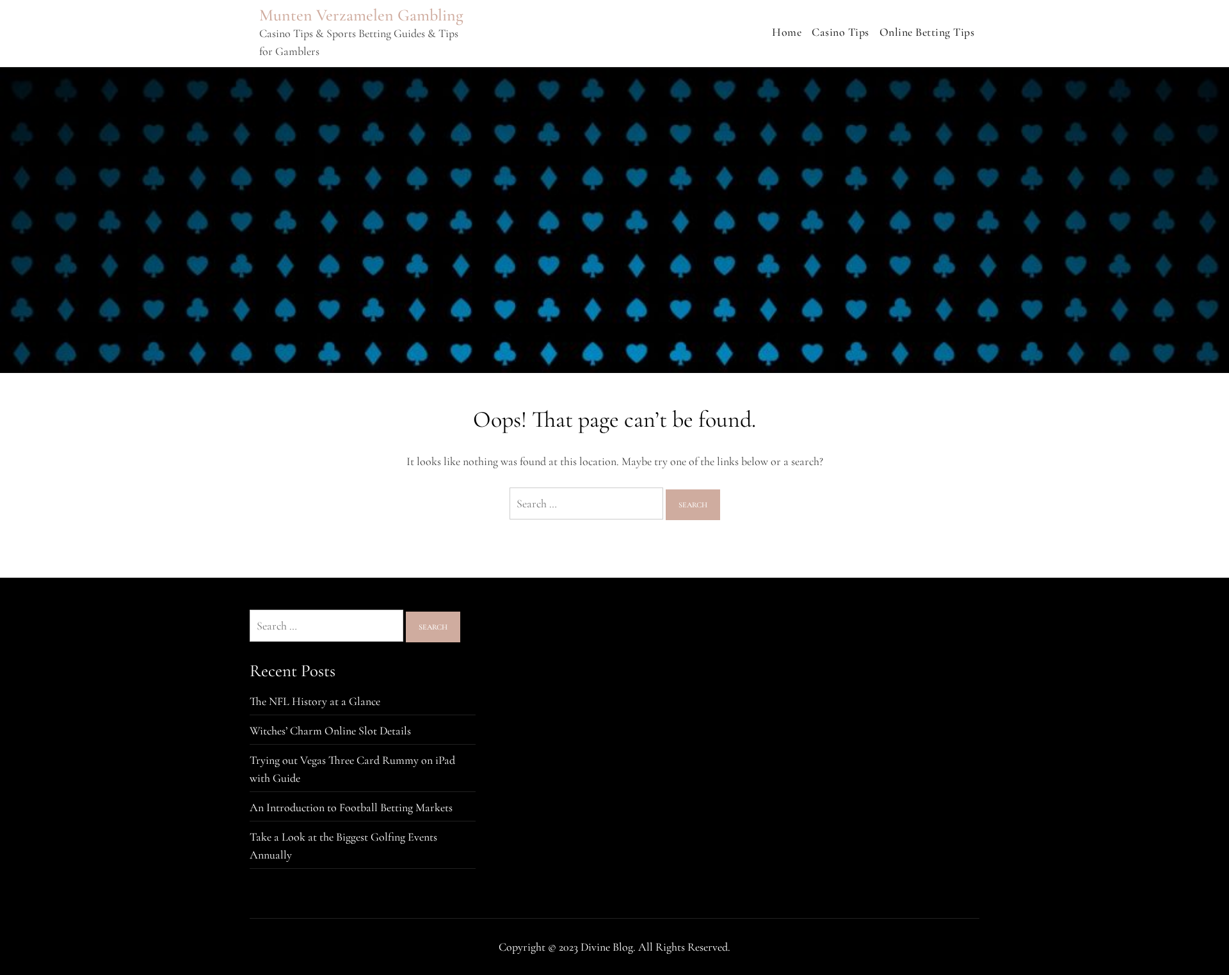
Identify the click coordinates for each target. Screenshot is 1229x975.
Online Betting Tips (927, 32)
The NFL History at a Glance (315, 701)
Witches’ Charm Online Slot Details (330, 731)
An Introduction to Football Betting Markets (351, 807)
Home (786, 32)
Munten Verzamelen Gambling (361, 15)
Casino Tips (840, 32)
